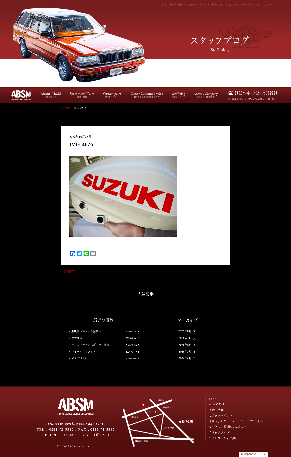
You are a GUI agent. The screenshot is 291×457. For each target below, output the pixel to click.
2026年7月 (185, 338)
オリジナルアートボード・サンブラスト (235, 421)
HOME (65, 107)
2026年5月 (185, 351)
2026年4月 (185, 358)
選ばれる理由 (51, 95)
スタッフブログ (178, 95)
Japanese (250, 454)
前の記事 (69, 271)
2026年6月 (185, 345)
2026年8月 (184, 331)
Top (18, 95)
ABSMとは (216, 404)
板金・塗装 (82, 95)
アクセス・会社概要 (205, 95)
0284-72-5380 (61, 429)
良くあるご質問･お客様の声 (147, 95)
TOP (212, 398)
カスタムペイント (112, 95)
